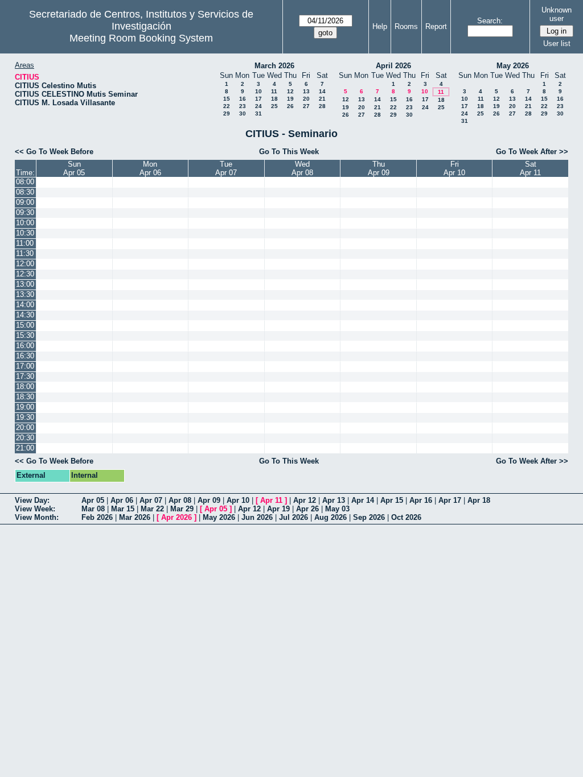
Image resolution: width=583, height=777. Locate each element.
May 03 (337, 509)
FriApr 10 (454, 168)
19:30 (25, 417)
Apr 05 (92, 500)
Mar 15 (122, 509)
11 (274, 91)
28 (322, 106)
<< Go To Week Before (54, 151)
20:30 (25, 437)
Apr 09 (209, 500)
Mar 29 (182, 509)
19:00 (25, 407)
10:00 (25, 222)
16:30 (25, 356)
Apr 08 (180, 500)
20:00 (25, 427)
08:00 (25, 181)
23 (242, 106)
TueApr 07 (226, 168)
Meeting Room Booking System (141, 38)
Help (379, 26)
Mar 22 (152, 509)
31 (258, 113)
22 (226, 106)
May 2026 (512, 65)
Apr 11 (271, 500)
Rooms (406, 26)
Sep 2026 (369, 517)
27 (306, 106)
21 (322, 99)
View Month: (37, 517)
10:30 (25, 233)
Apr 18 (478, 500)
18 (274, 99)
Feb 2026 (97, 517)
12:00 (25, 263)
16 (242, 99)
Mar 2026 (134, 517)
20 (306, 99)
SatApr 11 (530, 168)
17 (258, 99)
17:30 (25, 376)
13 (306, 91)
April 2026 (393, 65)
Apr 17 (449, 500)
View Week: (35, 509)
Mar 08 (93, 509)
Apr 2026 (176, 517)
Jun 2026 (257, 517)
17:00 (25, 366)
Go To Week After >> (532, 151)
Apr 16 (420, 500)
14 (322, 91)
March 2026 (274, 65)
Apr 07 (150, 500)
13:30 (25, 294)
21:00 (25, 448)
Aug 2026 (330, 517)
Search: (490, 20)
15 (226, 99)
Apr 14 (362, 500)
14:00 (25, 304)
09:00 (25, 202)
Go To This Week (289, 151)
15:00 (25, 325)
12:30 (25, 274)
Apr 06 (121, 500)
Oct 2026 (406, 517)
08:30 (25, 192)
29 (226, 113)
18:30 (25, 396)
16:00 (25, 345)
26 (290, 106)
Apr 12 (304, 500)
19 (290, 99)
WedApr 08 (302, 168)
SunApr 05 (74, 168)
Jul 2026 (293, 517)
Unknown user (556, 14)
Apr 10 (238, 500)
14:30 (25, 315)
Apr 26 (307, 509)
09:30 (25, 212)
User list (556, 43)
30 (242, 113)
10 (258, 91)
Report (436, 26)
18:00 (25, 386)
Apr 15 (391, 500)
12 (290, 91)
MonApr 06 (150, 168)
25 (274, 106)
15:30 (25, 335)
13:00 (25, 284)
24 (258, 106)
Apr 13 (333, 500)
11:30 (25, 253)
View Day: (32, 500)
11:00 (25, 243)
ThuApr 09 (378, 168)
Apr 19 (278, 509)
